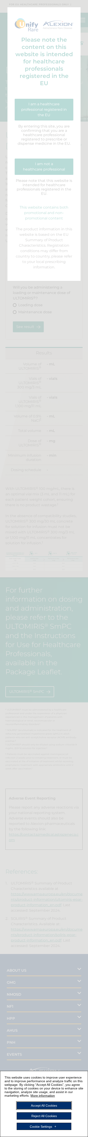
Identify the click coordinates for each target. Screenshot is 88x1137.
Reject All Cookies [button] (44, 1116)
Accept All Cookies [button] (44, 1105)
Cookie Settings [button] (41, 1126)
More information (42, 1095)
